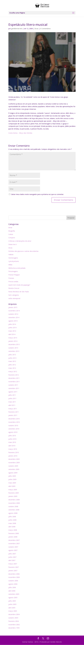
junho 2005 (12, 604)
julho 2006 (12, 587)
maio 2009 (12, 483)
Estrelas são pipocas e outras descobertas (23, 251)
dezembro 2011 (14, 378)
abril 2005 (11, 608)
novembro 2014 (14, 311)
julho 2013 (12, 355)
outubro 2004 (13, 618)
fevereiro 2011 (13, 412)
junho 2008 (12, 520)
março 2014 (12, 338)
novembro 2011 (14, 382)
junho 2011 (12, 398)
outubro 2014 (13, 314)
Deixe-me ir (12, 244)
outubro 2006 (13, 581)
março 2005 (12, 611)
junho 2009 (12, 479)
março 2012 (12, 371)
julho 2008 (12, 516)
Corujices (11, 238)
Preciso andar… (13, 281)
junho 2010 (12, 439)
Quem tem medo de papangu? (19, 285)
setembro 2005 (13, 594)
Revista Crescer (13, 288)
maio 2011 (12, 402)
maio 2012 (12, 368)
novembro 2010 (14, 422)
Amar (10, 227)
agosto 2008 (12, 513)
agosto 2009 (12, 473)
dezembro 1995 (14, 628)
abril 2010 (11, 446)
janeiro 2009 (12, 496)
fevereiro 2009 (13, 493)
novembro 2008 (14, 503)
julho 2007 (12, 554)
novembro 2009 (14, 462)
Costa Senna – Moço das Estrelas (20, 133)
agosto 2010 (12, 432)
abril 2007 (11, 560)
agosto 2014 (12, 321)
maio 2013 (12, 361)
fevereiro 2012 (13, 375)
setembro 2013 (13, 351)
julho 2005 (12, 601)
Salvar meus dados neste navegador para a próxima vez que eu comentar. (37, 194)
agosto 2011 (12, 392)
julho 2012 (12, 365)
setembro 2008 (13, 510)
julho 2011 (12, 395)
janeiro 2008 (12, 537)
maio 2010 (12, 442)
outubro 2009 (13, 466)
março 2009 (12, 490)
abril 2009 (11, 486)
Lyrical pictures (13, 261)
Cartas (10, 234)
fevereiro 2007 (13, 567)
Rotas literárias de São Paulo (18, 292)
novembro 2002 (14, 625)
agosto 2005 (12, 597)
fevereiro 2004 (13, 621)
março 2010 (12, 449)
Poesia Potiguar (14, 275)
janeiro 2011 (12, 415)
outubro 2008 (13, 506)
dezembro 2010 (14, 419)
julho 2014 (12, 324)
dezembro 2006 (14, 574)
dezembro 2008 (14, 500)
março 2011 (12, 409)
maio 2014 (12, 331)
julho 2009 (12, 476)
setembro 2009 (13, 469)
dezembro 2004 (14, 614)
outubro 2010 (13, 425)
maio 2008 (12, 523)
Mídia (10, 265)
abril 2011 (11, 405)
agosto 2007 (12, 550)
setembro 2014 (13, 317)
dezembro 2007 (14, 540)
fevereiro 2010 (13, 452)
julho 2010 (12, 436)
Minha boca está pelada (16, 268)
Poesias (11, 278)
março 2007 (12, 564)
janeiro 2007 (12, 571)
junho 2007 (12, 557)
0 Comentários (45, 29)
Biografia (11, 231)
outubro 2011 (13, 385)
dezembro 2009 (14, 459)
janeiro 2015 (12, 307)
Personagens (13, 271)
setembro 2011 (13, 388)
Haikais (10, 254)
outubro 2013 (13, 348)
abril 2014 (11, 334)
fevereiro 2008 (13, 533)
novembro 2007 (14, 543)
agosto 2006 (12, 584)
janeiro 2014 (12, 341)
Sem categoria (13, 295)
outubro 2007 (13, 547)
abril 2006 (11, 591)
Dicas (36, 29)
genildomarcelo (16, 29)
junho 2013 (12, 358)
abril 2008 (11, 527)
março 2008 (12, 530)
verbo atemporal (14, 298)
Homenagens (13, 258)
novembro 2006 (14, 577)
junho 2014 (12, 327)
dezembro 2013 (14, 344)
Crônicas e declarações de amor (19, 241)
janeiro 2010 (12, 456)
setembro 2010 (13, 429)
